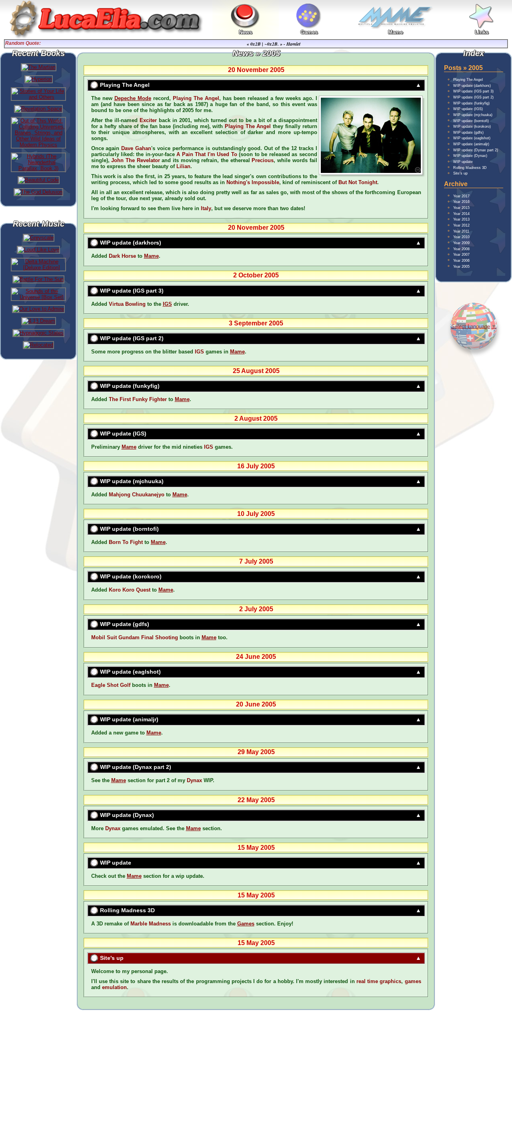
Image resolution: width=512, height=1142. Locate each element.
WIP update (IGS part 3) (132, 290)
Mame (151, 256)
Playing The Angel (125, 85)
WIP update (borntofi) (129, 529)
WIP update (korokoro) (131, 576)
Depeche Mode (132, 98)
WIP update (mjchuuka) (132, 481)
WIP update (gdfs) (124, 624)
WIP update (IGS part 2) (132, 338)
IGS (167, 304)
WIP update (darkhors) (130, 242)
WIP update (115, 862)
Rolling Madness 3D (127, 910)
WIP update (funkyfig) (130, 386)
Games (245, 924)
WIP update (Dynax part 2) (135, 767)
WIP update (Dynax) (127, 815)
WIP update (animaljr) (129, 719)
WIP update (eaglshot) (130, 671)
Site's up (112, 958)
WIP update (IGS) (123, 433)
